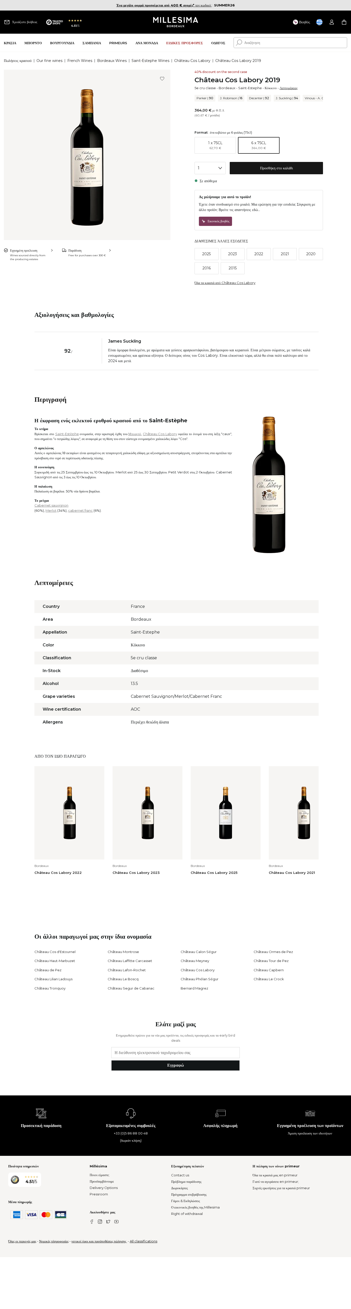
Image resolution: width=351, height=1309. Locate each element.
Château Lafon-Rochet (127, 970)
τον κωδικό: (164, 5)
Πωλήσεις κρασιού (18, 60)
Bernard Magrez (194, 988)
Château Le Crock (269, 979)
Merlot (51, 510)
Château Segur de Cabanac (131, 988)
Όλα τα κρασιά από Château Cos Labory (225, 283)
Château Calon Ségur (199, 952)
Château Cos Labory (192, 60)
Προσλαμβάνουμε (102, 1181)
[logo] (175, 22)
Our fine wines (49, 60)
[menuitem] (10, 42)
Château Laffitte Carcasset (130, 961)
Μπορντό (134, 434)
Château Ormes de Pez (273, 952)
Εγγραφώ (175, 1065)
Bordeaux (227, 88)
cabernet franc (80, 510)
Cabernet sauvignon (51, 505)
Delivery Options (104, 1188)
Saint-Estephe (250, 88)
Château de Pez (47, 970)
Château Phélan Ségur (199, 979)
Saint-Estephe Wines (150, 60)
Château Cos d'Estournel (55, 952)
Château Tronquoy (50, 988)
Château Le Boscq (123, 979)
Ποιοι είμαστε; (99, 1175)
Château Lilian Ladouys (53, 979)
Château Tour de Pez (271, 961)
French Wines (79, 60)
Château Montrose (123, 952)
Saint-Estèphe (67, 434)
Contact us (180, 1175)
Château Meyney (195, 961)
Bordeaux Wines (112, 60)
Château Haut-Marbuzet (54, 961)
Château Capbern (269, 970)
